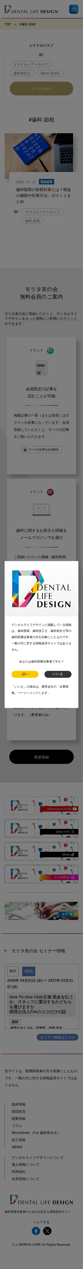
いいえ (58, 674)
